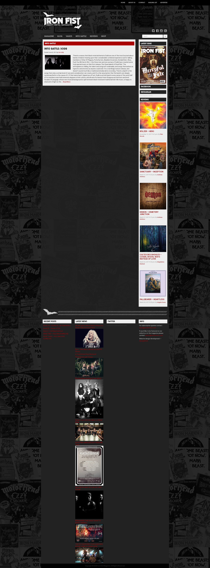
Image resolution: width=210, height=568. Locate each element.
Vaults (69, 36)
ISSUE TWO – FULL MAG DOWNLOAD (55, 334)
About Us (131, 3)
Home (123, 3)
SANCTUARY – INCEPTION (151, 171)
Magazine (49, 36)
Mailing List (152, 3)
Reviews (94, 36)
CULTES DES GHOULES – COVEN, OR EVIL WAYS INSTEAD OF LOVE (150, 256)
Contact (142, 3)
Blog (59, 36)
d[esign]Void (143, 341)
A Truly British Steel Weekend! (85, 354)
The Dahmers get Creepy (84, 357)
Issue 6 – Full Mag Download (53, 331)
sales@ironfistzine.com (147, 328)
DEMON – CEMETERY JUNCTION (149, 213)
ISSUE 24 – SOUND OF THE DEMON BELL (57, 325)
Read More (66, 82)
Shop (103, 36)
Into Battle (81, 36)
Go (165, 36)
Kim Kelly (61, 52)
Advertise (163, 3)
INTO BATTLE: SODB (55, 49)
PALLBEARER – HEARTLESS (152, 299)
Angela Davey (161, 302)
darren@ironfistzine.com (154, 335)
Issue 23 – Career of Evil (51, 328)
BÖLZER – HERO (147, 131)
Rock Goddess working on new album (88, 378)
